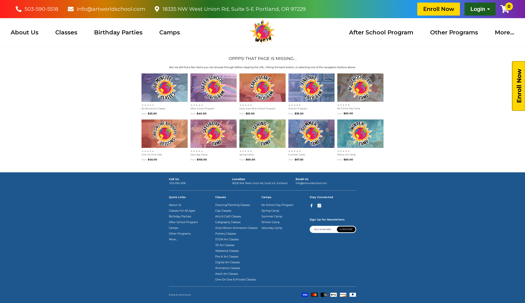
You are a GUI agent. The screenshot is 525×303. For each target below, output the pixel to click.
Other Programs (454, 32)
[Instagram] (319, 205)
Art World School (183, 295)
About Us (24, 32)
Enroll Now (438, 9)
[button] (175, 205)
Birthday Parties (118, 32)
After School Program (381, 32)
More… (504, 32)
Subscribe (346, 229)
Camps (169, 32)
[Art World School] (262, 32)
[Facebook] (311, 205)
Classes (66, 32)
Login (477, 9)
